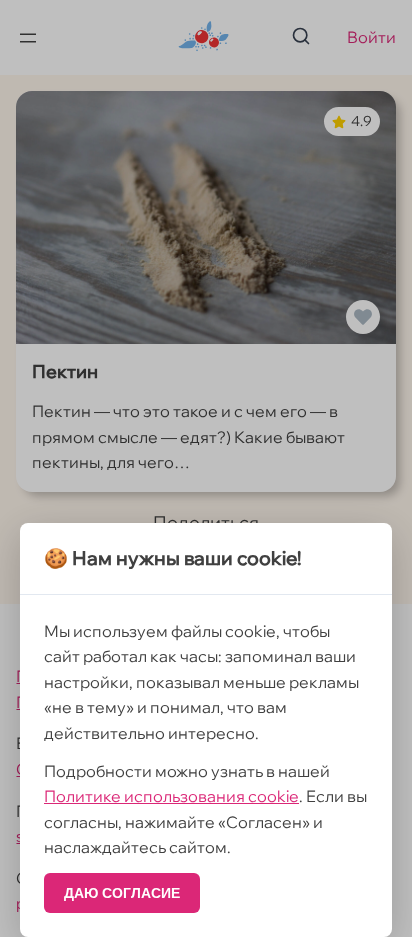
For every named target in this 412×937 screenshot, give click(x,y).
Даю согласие (122, 893)
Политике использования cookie (171, 796)
